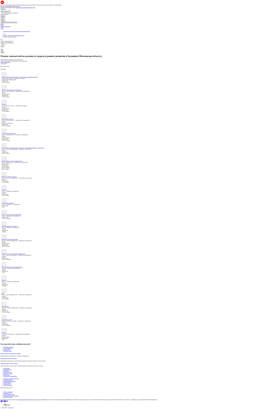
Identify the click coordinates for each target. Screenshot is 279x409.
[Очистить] (3, 45)
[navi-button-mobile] (2, 28)
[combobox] (7, 41)
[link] (3, 20)
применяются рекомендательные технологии (29, 399)
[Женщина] (4, 74)
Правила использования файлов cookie (25, 7)
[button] (2, 24)
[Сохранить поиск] (2, 50)
